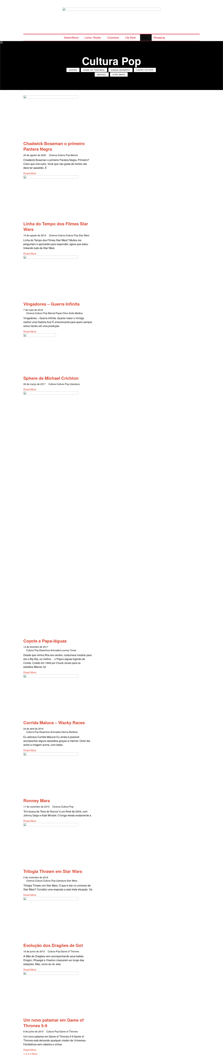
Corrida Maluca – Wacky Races (54, 722)
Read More (29, 173)
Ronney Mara (36, 800)
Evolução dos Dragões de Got (53, 945)
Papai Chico (62, 313)
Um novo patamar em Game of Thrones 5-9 (53, 1022)
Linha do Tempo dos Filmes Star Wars (55, 226)
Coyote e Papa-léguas (45, 641)
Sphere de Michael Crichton (51, 378)
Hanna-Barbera (120, 69)
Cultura (61, 235)
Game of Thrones (94, 69)
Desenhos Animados (50, 650)
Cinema (53, 155)
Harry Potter (144, 69)
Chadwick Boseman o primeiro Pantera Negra (54, 146)
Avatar (73, 69)
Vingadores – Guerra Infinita (51, 304)
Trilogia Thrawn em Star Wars (52, 871)
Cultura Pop (64, 155)
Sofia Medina (76, 313)
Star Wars (118, 74)
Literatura (75, 384)
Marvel (101, 74)
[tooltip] (96, 2)
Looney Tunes (69, 650)
